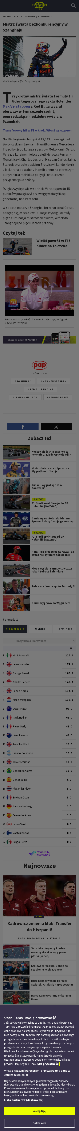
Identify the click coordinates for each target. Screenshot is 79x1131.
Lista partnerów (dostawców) (23, 1100)
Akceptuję (39, 1111)
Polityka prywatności (45, 1064)
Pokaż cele (39, 1123)
